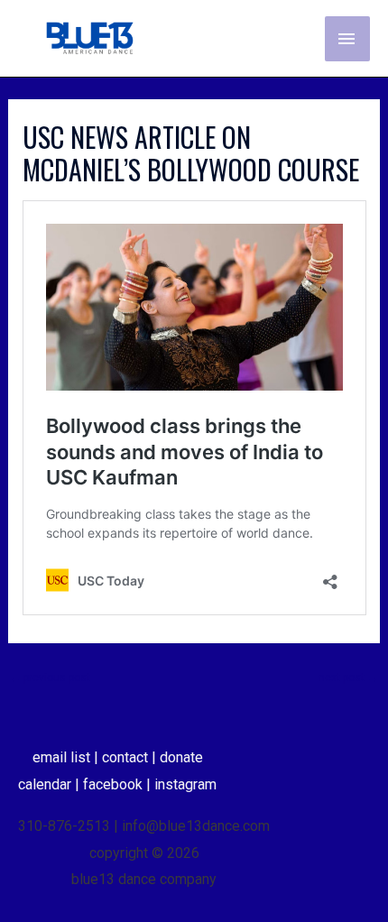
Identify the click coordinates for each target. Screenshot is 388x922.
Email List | (67, 757)
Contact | (131, 757)
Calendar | (50, 784)
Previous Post (50, 677)
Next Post (348, 677)
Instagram (185, 784)
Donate (181, 757)
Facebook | (118, 784)
